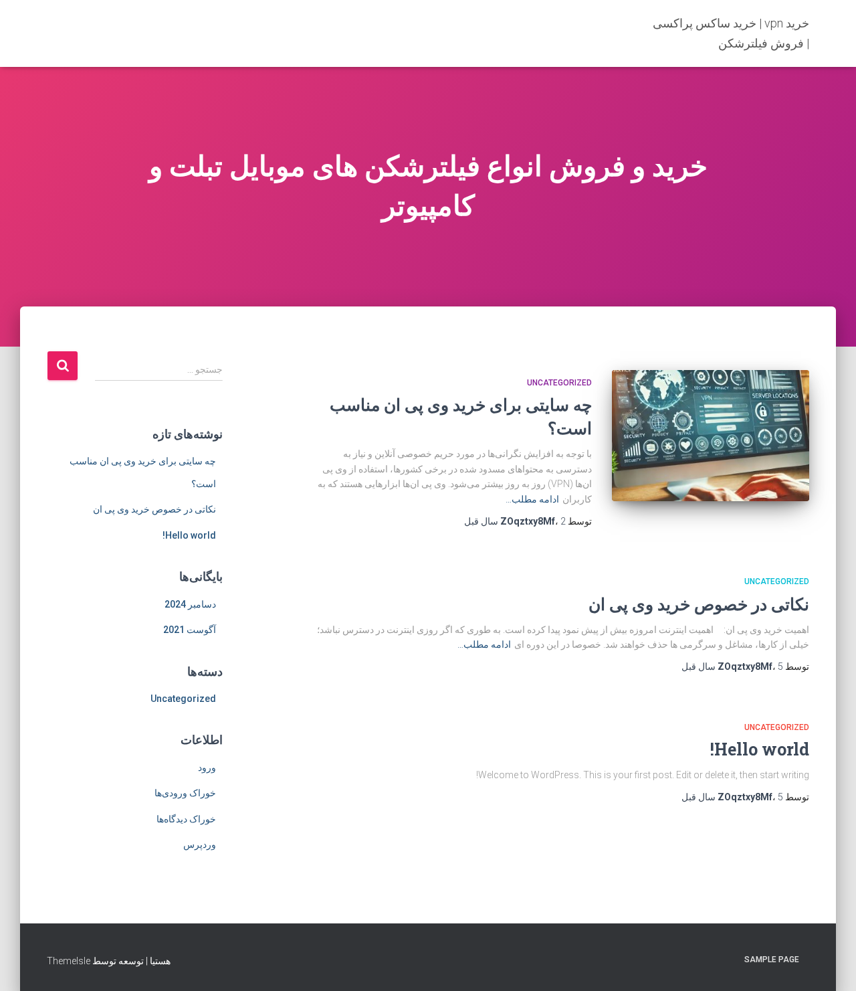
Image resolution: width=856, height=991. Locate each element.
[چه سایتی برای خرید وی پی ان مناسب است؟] (710, 436)
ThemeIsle (68, 961)
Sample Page (771, 959)
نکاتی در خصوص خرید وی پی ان (698, 604)
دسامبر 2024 (190, 604)
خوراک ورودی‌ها (185, 793)
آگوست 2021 (189, 629)
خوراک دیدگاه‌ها (186, 819)
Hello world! (759, 749)
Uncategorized (559, 382)
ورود (207, 767)
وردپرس (199, 844)
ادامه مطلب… (532, 499)
